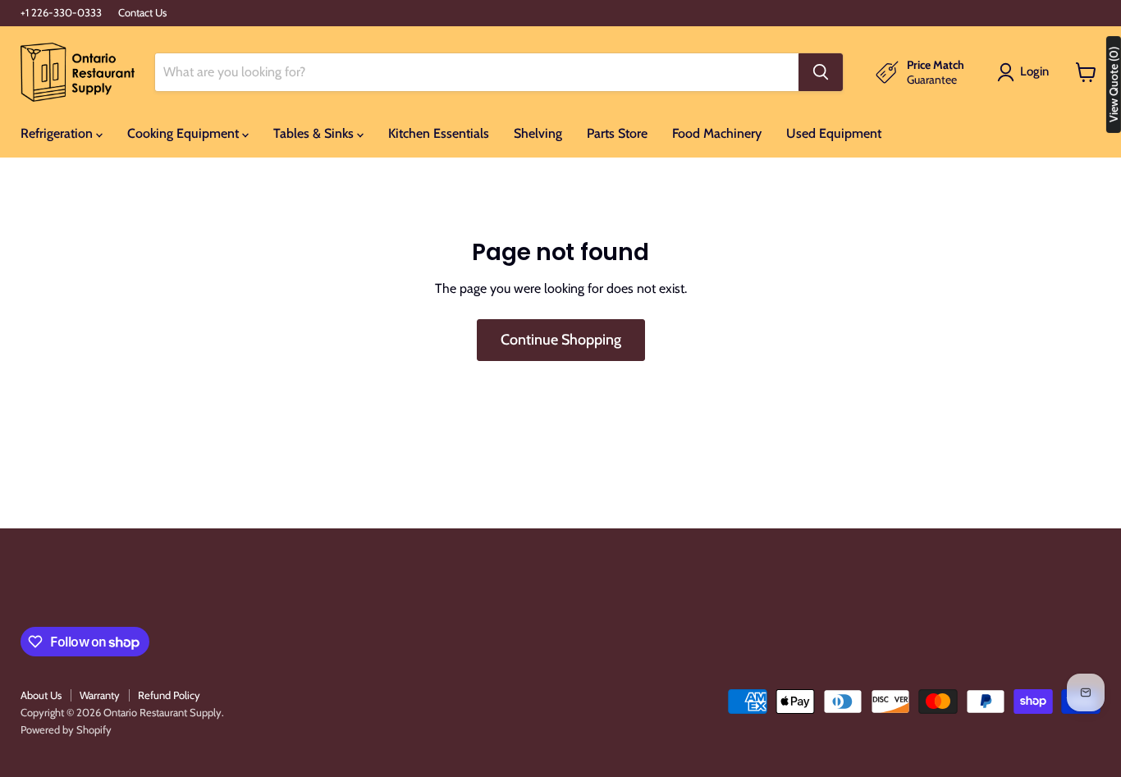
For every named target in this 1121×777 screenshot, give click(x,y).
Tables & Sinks (315, 133)
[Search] (820, 72)
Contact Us (142, 13)
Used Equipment (833, 133)
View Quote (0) (1113, 84)
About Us (41, 695)
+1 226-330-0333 (61, 13)
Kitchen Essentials (438, 133)
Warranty (100, 695)
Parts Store (617, 133)
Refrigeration (58, 133)
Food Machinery (717, 133)
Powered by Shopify (66, 729)
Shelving (538, 133)
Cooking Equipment (184, 133)
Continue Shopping (561, 340)
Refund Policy (169, 695)
